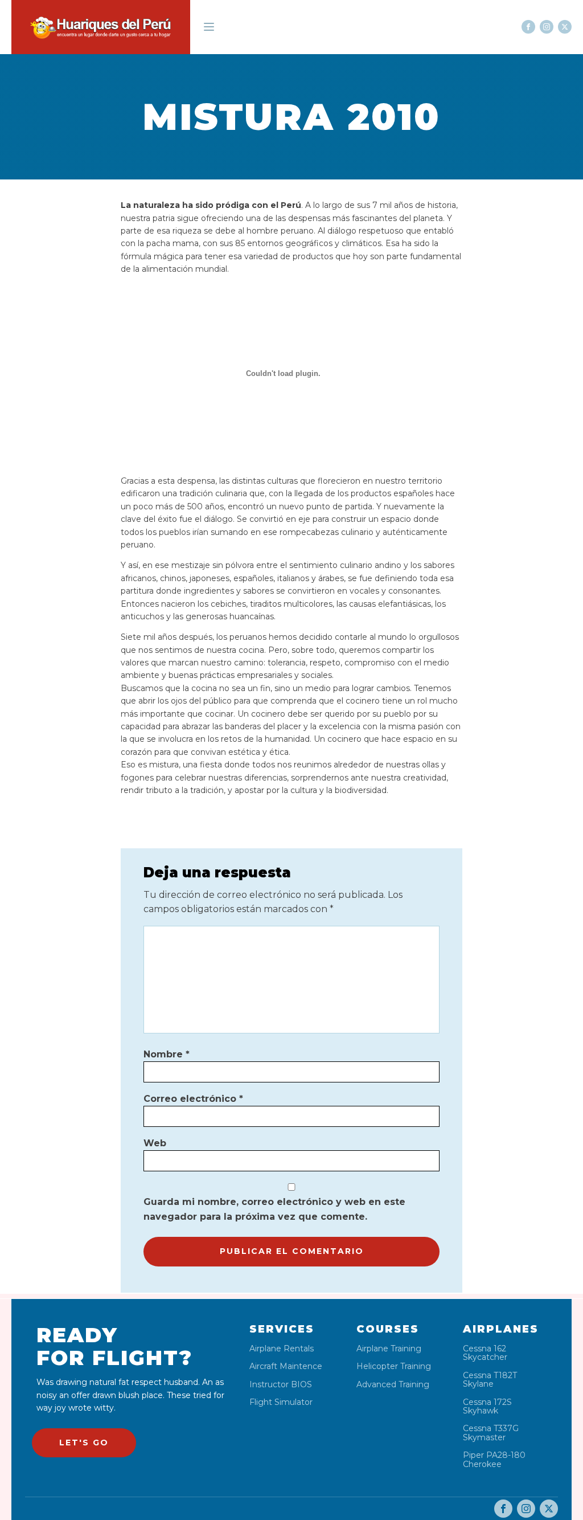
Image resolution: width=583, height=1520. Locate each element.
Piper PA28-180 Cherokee (494, 1460)
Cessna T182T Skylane (490, 1380)
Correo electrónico (193, 1098)
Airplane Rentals (281, 1349)
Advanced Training (392, 1384)
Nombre (166, 1054)
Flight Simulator (281, 1402)
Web (154, 1143)
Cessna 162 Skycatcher (485, 1353)
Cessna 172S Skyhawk (487, 1407)
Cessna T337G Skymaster (491, 1433)
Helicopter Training (393, 1366)
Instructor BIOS (280, 1384)
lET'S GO (84, 1442)
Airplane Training (388, 1349)
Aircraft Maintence (285, 1366)
